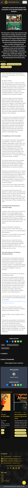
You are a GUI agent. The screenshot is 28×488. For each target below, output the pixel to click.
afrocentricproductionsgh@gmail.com (12, 461)
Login (24, 2)
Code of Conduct (5, 481)
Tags (2, 479)
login (10, 363)
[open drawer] (2, 2)
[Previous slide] (3, 420)
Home (2, 475)
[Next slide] (25, 420)
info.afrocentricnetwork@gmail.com (12, 458)
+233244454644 (7, 456)
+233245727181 (17, 456)
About (2, 477)
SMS (21, 341)
